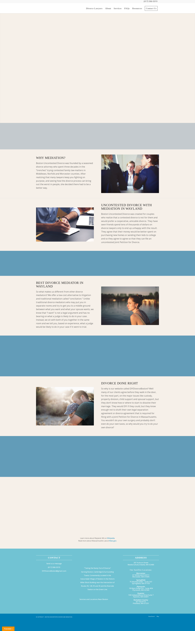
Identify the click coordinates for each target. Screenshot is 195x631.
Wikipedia (111, 538)
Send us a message (54, 563)
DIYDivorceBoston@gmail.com (54, 571)
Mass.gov (112, 541)
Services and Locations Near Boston (94, 599)
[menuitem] (94, 8)
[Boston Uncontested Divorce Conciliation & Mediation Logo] (51, 8)
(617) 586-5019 (54, 567)
